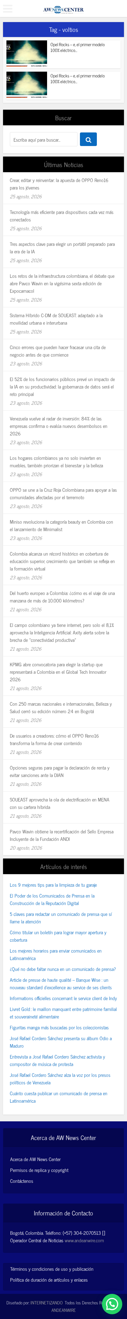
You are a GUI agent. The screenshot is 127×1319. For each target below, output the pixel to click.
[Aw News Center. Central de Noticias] (63, 7)
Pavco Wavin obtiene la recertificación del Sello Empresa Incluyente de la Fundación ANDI (61, 835)
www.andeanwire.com (84, 1240)
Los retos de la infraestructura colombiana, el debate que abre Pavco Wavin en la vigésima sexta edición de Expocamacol (62, 283)
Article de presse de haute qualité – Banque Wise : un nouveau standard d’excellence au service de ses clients (61, 983)
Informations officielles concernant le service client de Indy (63, 998)
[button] (112, 1304)
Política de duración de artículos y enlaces (49, 1279)
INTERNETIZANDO (46, 1302)
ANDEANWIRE (63, 1310)
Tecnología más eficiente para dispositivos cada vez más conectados (61, 215)
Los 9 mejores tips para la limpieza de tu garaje (53, 884)
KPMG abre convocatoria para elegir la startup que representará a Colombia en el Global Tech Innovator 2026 (58, 671)
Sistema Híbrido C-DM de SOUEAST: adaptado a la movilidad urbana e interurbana (56, 318)
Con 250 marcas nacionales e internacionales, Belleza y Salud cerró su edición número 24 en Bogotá (61, 707)
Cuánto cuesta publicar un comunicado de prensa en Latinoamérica (58, 1096)
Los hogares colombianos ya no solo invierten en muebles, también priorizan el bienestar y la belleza (56, 461)
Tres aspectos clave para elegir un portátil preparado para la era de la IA (62, 247)
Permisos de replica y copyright (39, 1170)
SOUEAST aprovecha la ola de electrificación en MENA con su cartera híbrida (59, 803)
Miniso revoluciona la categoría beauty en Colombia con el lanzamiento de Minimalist (61, 525)
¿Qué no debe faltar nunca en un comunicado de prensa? (63, 969)
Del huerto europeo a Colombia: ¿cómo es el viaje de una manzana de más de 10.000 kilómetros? (62, 596)
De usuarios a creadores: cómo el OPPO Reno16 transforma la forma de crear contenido (54, 739)
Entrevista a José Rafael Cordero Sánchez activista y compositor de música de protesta (57, 1060)
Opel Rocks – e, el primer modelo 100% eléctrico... (77, 47)
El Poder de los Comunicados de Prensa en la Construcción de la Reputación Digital (52, 899)
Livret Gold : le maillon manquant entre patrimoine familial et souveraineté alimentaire (63, 1012)
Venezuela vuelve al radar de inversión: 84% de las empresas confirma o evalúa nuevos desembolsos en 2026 (58, 425)
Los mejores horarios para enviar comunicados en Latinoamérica (56, 954)
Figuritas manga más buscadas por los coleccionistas (59, 1027)
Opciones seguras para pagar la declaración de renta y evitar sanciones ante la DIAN (59, 771)
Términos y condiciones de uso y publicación (51, 1268)
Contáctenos (21, 1181)
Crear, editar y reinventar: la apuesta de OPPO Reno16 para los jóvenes (59, 183)
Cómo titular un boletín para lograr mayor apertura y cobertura (58, 935)
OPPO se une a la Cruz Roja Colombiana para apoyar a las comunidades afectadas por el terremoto (63, 493)
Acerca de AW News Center (35, 1159)
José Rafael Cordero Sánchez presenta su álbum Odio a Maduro (61, 1041)
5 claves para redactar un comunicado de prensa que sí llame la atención (61, 917)
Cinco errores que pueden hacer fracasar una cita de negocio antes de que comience (58, 350)
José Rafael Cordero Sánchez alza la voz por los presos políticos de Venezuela (60, 1078)
